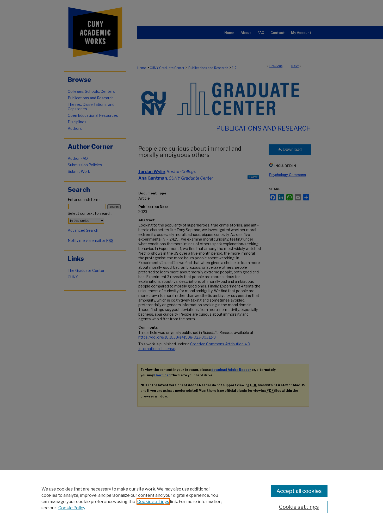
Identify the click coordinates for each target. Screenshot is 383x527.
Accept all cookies (299, 491)
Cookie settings (153, 501)
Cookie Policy (71, 507)
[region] (191, 498)
